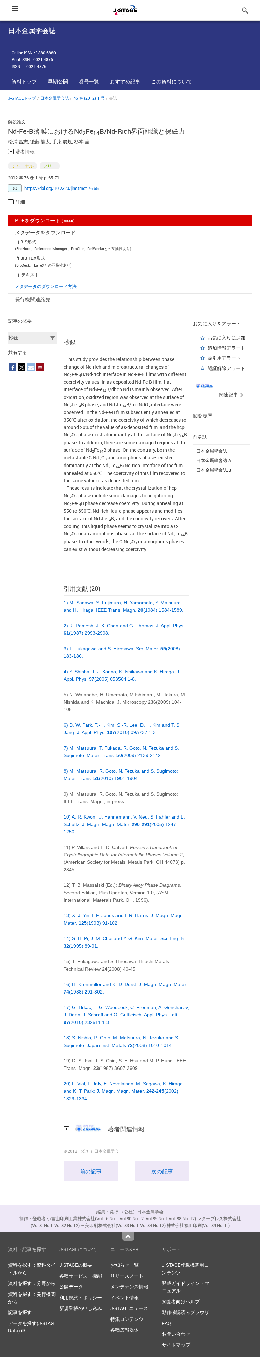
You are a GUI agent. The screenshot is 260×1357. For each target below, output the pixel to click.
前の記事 (91, 1171)
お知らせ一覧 (124, 1265)
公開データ (71, 1286)
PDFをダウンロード (45, 220)
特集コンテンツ (127, 1319)
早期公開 (58, 81)
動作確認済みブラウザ (185, 1312)
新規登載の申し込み (80, 1308)
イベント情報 (124, 1297)
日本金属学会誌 (54, 98)
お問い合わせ (176, 1334)
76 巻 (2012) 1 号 (89, 98)
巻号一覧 (89, 81)
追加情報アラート (226, 348)
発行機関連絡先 (32, 299)
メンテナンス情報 (129, 1286)
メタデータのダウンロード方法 (46, 286)
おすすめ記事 (125, 81)
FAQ (166, 1323)
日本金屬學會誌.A (213, 460)
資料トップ (24, 81)
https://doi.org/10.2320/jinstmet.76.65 (61, 188)
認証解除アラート (226, 368)
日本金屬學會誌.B (213, 470)
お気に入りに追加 (226, 337)
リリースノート (127, 1276)
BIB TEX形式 (32, 258)
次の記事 (162, 1171)
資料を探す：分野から (32, 1283)
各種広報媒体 (124, 1330)
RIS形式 (28, 241)
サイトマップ (176, 1344)
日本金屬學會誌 (211, 451)
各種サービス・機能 (80, 1276)
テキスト (30, 275)
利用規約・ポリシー (80, 1297)
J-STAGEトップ (22, 98)
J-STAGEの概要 (75, 1265)
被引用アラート (224, 358)
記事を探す (20, 1312)
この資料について (171, 81)
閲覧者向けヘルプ (181, 1301)
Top (128, 1236)
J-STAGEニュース (129, 1308)
